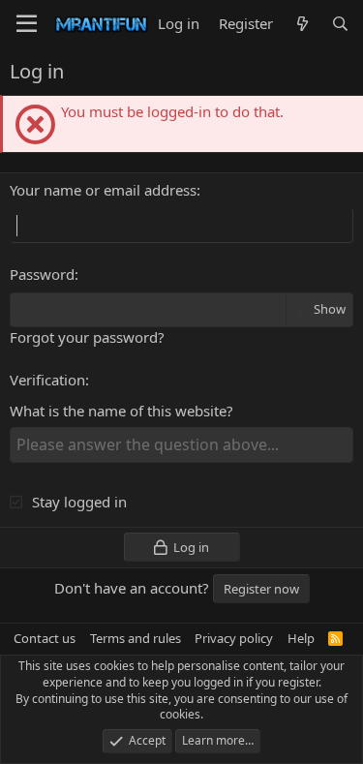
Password (42, 274)
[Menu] (26, 24)
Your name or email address (103, 189)
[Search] (340, 24)
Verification (47, 379)
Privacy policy (234, 638)
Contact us (45, 638)
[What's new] (301, 24)
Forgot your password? (87, 337)
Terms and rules (135, 638)
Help (301, 638)
